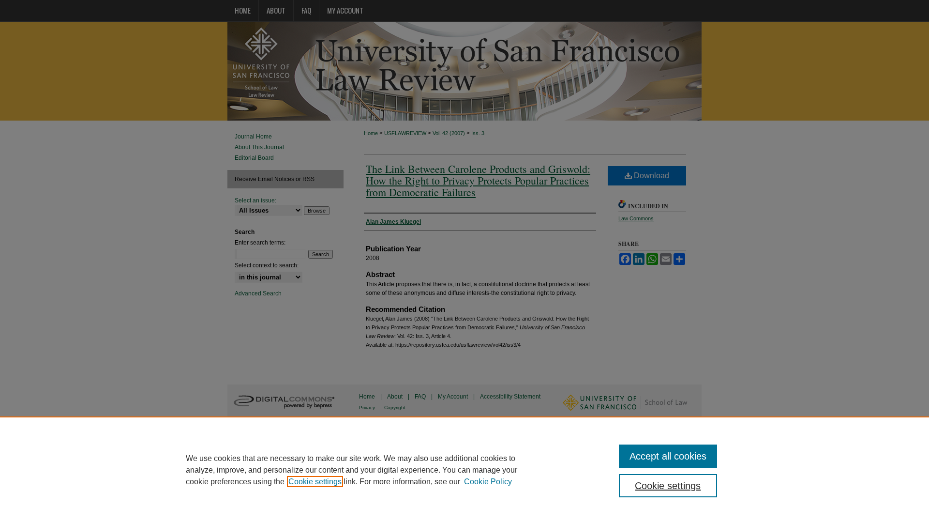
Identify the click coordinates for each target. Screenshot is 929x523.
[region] (464, 469)
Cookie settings (315, 481)
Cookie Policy (488, 481)
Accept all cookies (667, 456)
